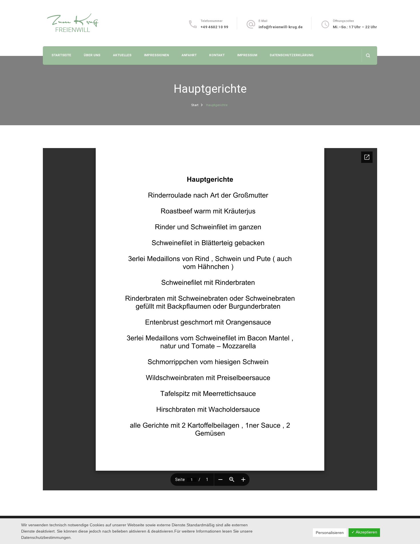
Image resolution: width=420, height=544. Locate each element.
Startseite (61, 55)
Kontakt (217, 55)
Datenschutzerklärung (291, 55)
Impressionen (156, 55)
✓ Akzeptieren (364, 532)
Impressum (247, 55)
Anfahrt (189, 55)
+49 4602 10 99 (214, 27)
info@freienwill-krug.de (281, 27)
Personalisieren (330, 532)
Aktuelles (122, 55)
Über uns (92, 55)
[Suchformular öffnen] (367, 55)
